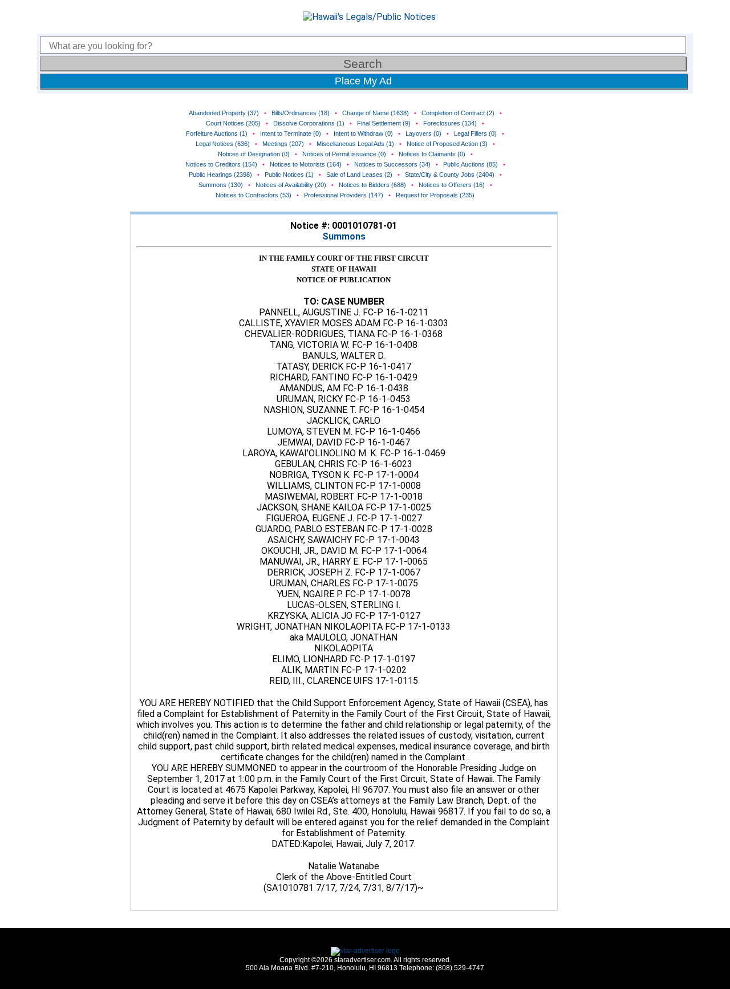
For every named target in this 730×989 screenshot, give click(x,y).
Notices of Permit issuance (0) (344, 154)
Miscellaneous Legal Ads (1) (355, 143)
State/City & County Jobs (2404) (449, 174)
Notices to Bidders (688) (372, 184)
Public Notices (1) (289, 174)
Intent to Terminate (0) (290, 133)
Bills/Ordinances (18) (300, 113)
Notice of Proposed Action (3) (447, 143)
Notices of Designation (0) (254, 154)
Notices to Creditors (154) (221, 164)
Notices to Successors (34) (392, 164)
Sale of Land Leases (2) (359, 174)
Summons (344, 236)
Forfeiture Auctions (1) (217, 133)
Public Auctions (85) (470, 164)
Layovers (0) (423, 133)
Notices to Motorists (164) (306, 164)
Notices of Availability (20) (291, 184)
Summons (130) (220, 184)
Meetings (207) (283, 143)
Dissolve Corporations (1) (308, 123)
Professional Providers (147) (343, 195)
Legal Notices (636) (223, 143)
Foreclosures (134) (450, 123)
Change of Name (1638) (375, 113)
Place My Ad (363, 81)
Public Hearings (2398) (220, 174)
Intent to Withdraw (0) (363, 133)
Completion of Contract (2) (457, 113)
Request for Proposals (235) (435, 195)
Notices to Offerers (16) (452, 184)
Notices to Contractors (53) (253, 195)
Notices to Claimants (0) (432, 154)
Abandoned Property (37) (224, 113)
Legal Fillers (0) (475, 133)
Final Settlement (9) (384, 123)
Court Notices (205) (233, 123)
